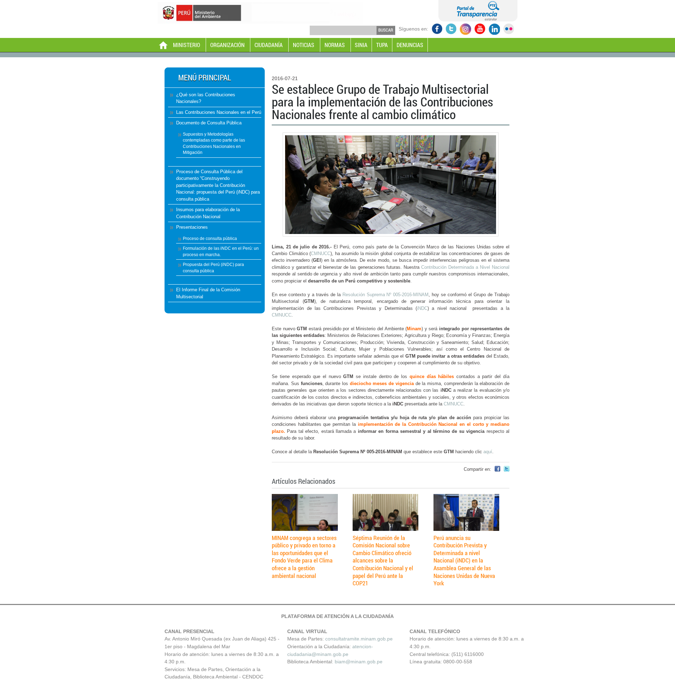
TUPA (382, 44)
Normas (334, 44)
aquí (487, 451)
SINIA (361, 44)
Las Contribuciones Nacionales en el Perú (218, 112)
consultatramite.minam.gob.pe (359, 639)
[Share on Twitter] (506, 470)
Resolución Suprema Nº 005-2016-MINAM (385, 294)
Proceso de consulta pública (210, 238)
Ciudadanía (269, 44)
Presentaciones (192, 227)
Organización (227, 44)
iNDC (422, 308)
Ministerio (186, 44)
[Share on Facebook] (497, 470)
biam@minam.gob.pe (358, 661)
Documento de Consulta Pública (209, 122)
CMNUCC (320, 253)
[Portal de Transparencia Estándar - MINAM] (478, 19)
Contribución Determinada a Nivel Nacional (465, 267)
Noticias (303, 44)
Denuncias (410, 44)
